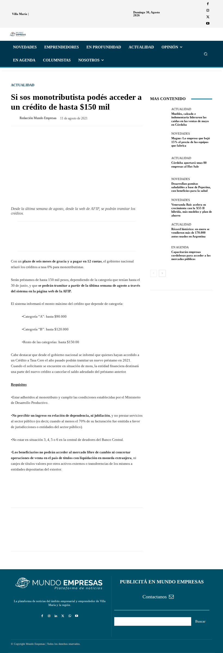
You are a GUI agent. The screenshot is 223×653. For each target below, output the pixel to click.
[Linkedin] (56, 616)
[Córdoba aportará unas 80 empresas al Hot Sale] (159, 162)
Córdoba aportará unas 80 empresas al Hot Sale (189, 164)
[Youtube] (208, 23)
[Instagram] (208, 10)
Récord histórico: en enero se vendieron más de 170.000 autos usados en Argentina (190, 232)
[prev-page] (153, 273)
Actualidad (22, 85)
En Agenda (180, 247)
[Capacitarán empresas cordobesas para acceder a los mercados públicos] (159, 253)
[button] (205, 54)
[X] (208, 17)
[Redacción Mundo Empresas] (15, 118)
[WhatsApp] (41, 492)
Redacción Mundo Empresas (38, 118)
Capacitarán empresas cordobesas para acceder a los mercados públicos (190, 255)
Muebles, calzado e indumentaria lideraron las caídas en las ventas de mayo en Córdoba (190, 119)
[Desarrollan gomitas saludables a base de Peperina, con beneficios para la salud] (159, 185)
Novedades (180, 133)
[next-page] (162, 273)
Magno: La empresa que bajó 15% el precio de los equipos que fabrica (190, 142)
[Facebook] (208, 4)
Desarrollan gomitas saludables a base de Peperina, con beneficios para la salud (191, 187)
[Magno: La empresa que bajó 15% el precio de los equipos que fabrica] (159, 140)
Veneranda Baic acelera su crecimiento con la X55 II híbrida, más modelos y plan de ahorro (191, 210)
